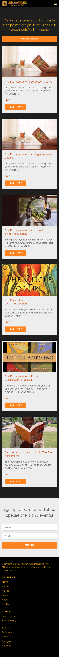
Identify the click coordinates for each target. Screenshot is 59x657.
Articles (6, 586)
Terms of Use (9, 616)
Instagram (7, 641)
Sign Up (29, 545)
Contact (6, 604)
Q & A (5, 595)
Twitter (5, 636)
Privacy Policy (9, 620)
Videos (5, 591)
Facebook (7, 632)
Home (5, 582)
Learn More (15, 107)
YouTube (6, 645)
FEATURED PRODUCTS (29, 39)
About (5, 599)
